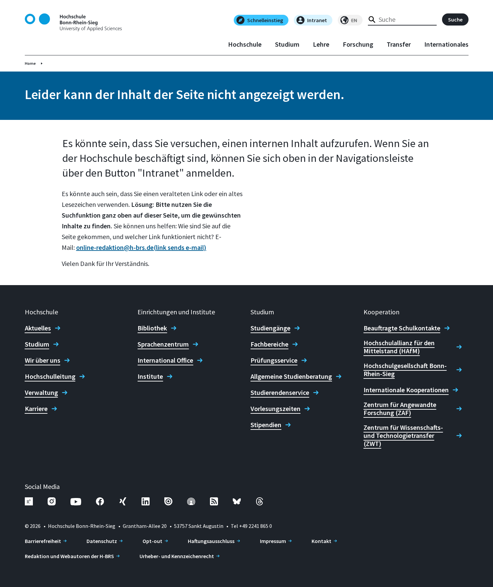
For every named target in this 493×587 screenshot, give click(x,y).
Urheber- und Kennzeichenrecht (177, 556)
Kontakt (321, 541)
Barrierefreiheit (43, 541)
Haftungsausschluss (211, 541)
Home (30, 63)
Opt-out (152, 541)
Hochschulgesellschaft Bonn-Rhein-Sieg (405, 370)
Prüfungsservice (274, 360)
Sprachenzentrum (163, 344)
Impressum (273, 541)
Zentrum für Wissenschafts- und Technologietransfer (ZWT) (403, 435)
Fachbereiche (269, 344)
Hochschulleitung (50, 376)
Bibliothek (152, 328)
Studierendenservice (280, 393)
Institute (150, 376)
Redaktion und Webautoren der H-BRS (69, 556)
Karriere (36, 409)
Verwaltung (41, 393)
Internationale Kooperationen (406, 390)
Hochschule (245, 44)
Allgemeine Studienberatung (291, 376)
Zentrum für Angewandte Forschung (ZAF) (400, 409)
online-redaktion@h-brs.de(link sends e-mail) (141, 247)
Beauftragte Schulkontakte (402, 328)
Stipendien (266, 425)
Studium (287, 44)
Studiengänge (270, 328)
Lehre (321, 44)
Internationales (446, 44)
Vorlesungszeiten (275, 409)
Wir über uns (42, 360)
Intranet (317, 20)
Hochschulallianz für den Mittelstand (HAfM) (399, 347)
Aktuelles (38, 328)
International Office (165, 360)
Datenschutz (102, 541)
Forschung (358, 44)
